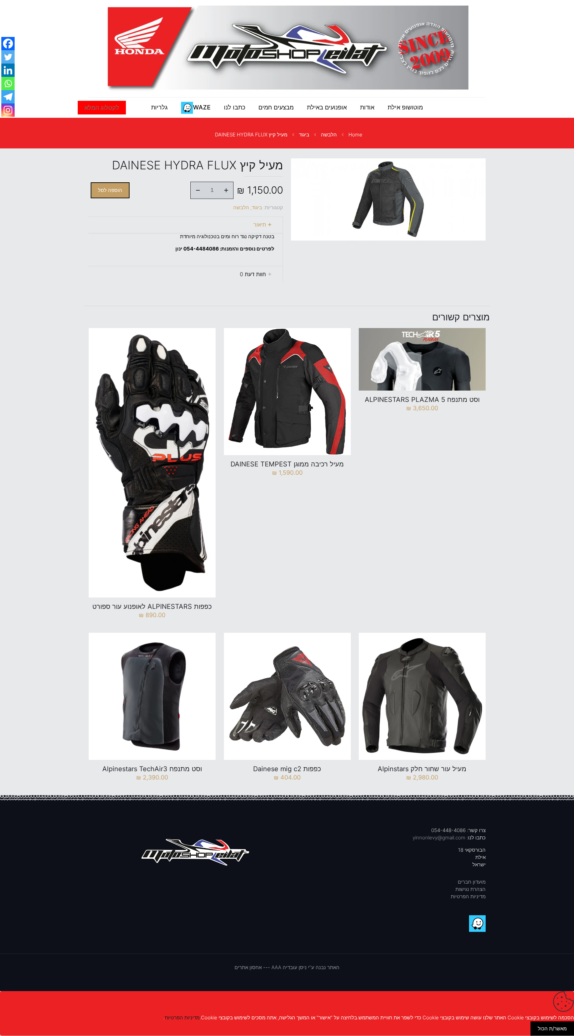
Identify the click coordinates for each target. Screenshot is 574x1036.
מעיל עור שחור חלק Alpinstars (422, 769)
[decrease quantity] (198, 190)
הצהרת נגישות (470, 889)
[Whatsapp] (8, 83)
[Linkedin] (8, 70)
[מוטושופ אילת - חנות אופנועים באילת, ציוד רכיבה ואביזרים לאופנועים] (287, 48)
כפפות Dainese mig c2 (287, 769)
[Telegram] (8, 96)
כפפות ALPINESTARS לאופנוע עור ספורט (152, 606)
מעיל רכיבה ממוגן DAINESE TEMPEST (287, 464)
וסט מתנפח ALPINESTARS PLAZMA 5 (422, 400)
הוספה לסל (110, 190)
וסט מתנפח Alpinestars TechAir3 (152, 769)
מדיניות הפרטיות (468, 896)
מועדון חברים (472, 882)
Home (355, 134)
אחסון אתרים (248, 967)
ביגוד (304, 134)
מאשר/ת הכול (552, 1028)
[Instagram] (8, 110)
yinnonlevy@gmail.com (439, 837)
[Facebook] (8, 43)
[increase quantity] (226, 190)
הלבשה (329, 134)
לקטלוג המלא (101, 107)
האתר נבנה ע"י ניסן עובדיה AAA (305, 967)
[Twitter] (8, 57)
